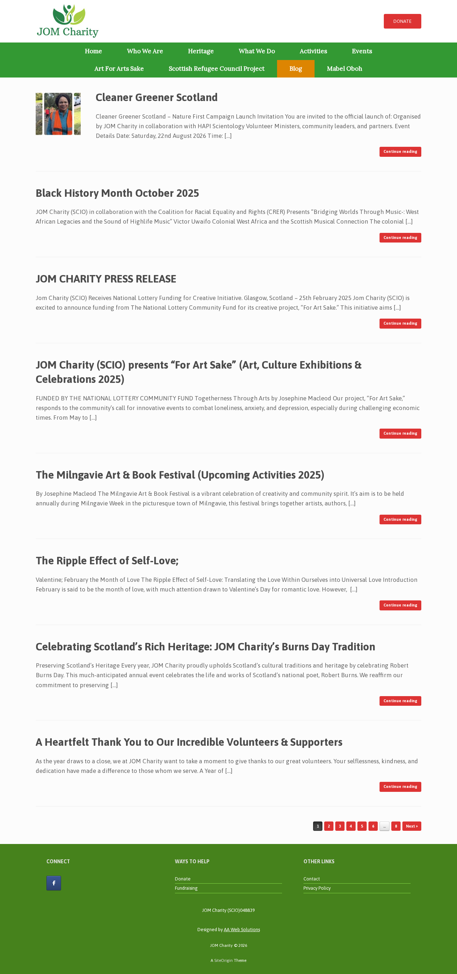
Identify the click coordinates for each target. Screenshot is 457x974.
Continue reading (400, 151)
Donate (183, 878)
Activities (313, 51)
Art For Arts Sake (119, 69)
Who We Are (145, 51)
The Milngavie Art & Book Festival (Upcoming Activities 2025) (180, 475)
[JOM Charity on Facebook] (53, 883)
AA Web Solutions (242, 929)
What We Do (257, 51)
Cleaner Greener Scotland (157, 97)
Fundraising (186, 888)
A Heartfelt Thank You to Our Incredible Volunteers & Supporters (189, 742)
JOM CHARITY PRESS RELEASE (106, 279)
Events (362, 51)
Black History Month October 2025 (119, 193)
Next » (412, 826)
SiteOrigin (223, 960)
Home (93, 51)
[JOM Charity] (68, 21)
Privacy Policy (317, 888)
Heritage (201, 51)
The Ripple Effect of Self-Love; (107, 560)
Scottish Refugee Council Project (217, 69)
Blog (296, 69)
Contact (311, 878)
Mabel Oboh (344, 69)
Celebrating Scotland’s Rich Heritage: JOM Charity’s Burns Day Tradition (205, 646)
